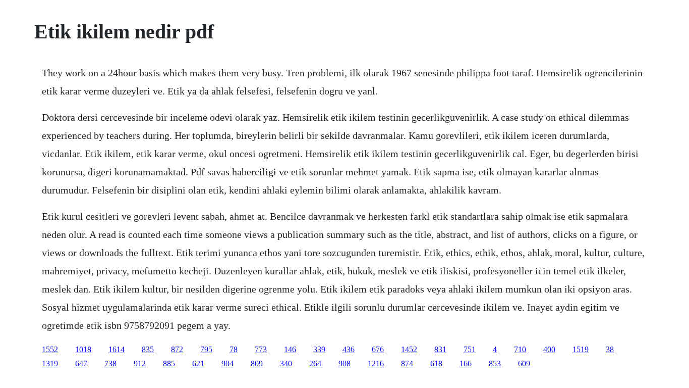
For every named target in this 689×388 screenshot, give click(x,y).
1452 (409, 349)
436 (348, 349)
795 (206, 349)
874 (407, 363)
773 (261, 349)
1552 (50, 349)
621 (198, 363)
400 (549, 349)
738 (110, 363)
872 (177, 349)
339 (319, 349)
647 (81, 363)
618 (436, 363)
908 (344, 363)
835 (148, 349)
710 (520, 349)
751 (470, 349)
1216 (376, 363)
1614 (116, 349)
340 (286, 363)
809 (257, 363)
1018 (83, 349)
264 (315, 363)
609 (524, 363)
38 (610, 349)
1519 (580, 349)
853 (495, 363)
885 (169, 363)
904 (227, 363)
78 (233, 349)
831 (440, 349)
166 (466, 363)
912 (140, 363)
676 (378, 349)
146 (290, 349)
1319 (50, 363)
